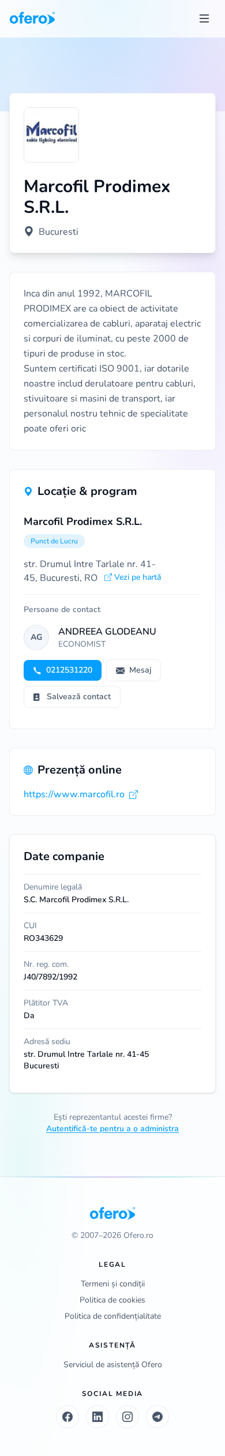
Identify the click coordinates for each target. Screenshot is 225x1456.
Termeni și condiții (113, 1283)
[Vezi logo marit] (51, 135)
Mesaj (140, 670)
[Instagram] (127, 1416)
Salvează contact (79, 696)
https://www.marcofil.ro (74, 794)
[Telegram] (157, 1416)
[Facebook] (67, 1416)
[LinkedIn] (97, 1416)
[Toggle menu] (204, 18)
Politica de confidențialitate (113, 1316)
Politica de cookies (112, 1299)
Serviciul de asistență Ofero (112, 1364)
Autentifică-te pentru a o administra (112, 1128)
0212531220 (69, 670)
